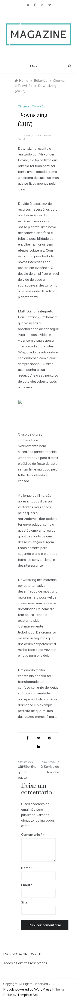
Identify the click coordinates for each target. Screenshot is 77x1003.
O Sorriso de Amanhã (50, 769)
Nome (27, 868)
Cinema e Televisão (32, 106)
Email (26, 885)
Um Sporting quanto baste (27, 772)
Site (24, 902)
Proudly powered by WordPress (27, 989)
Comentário (31, 835)
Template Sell (27, 995)
